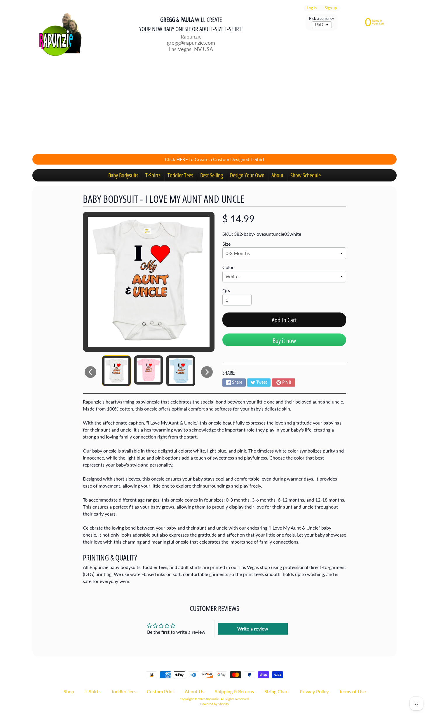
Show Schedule (305, 175)
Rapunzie (212, 699)
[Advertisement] (214, 108)
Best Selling (211, 175)
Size (226, 244)
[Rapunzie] (57, 34)
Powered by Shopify (214, 704)
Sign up (331, 8)
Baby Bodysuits (123, 175)
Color (228, 267)
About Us (194, 691)
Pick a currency (321, 18)
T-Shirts (153, 175)
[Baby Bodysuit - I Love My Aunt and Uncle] (116, 370)
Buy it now (284, 340)
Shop (69, 691)
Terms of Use (352, 691)
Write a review (252, 628)
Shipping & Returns (234, 691)
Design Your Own (247, 175)
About (277, 175)
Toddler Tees (180, 175)
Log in (312, 8)
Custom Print (160, 691)
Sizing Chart (276, 691)
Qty (226, 290)
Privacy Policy (314, 691)
